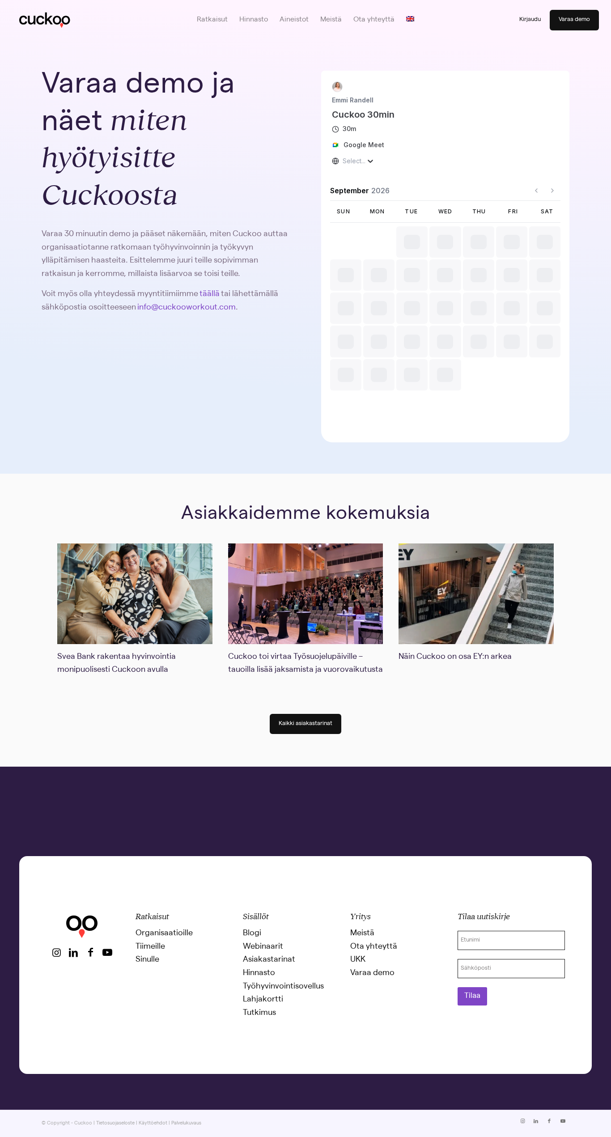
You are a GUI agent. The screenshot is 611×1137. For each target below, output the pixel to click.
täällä (209, 294)
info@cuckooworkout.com (186, 308)
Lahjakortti (263, 1000)
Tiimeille (150, 947)
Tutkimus (259, 1013)
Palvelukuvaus (186, 1123)
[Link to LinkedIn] (73, 952)
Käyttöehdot (153, 1123)
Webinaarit (263, 947)
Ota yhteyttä (373, 947)
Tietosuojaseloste (115, 1123)
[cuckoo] (44, 20)
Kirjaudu (530, 20)
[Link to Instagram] (56, 952)
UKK (357, 960)
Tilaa (472, 996)
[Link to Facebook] (90, 952)
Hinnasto (259, 973)
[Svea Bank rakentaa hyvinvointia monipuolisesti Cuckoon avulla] (134, 593)
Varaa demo (574, 20)
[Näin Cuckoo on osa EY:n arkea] (476, 593)
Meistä (362, 933)
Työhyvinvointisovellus (283, 987)
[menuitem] (212, 20)
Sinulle (147, 960)
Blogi (252, 933)
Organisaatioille (164, 933)
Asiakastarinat (269, 960)
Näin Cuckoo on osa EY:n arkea (455, 657)
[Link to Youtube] (107, 952)
